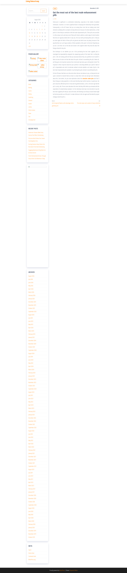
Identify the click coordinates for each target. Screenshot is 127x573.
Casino (30, 91)
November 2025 (32, 305)
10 (29, 33)
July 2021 (30, 473)
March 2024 (31, 369)
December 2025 (32, 302)
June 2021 (30, 476)
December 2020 (32, 495)
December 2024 (32, 340)
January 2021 (31, 492)
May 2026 (30, 286)
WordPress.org (31, 559)
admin (55, 19)
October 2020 (31, 502)
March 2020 (31, 521)
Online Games (31, 110)
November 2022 (32, 421)
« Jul (29, 46)
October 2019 (31, 537)
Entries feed (31, 553)
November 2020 (32, 498)
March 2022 (31, 447)
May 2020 (30, 514)
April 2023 (30, 405)
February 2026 (31, 295)
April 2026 (30, 289)
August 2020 (31, 508)
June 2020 (30, 511)
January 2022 (31, 453)
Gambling (30, 97)
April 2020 (30, 518)
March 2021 (31, 485)
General (30, 100)
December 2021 (32, 457)
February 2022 (31, 450)
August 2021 (31, 469)
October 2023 (31, 386)
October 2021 (31, 463)
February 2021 (31, 489)
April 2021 (30, 482)
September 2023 (32, 389)
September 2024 (32, 350)
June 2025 (30, 321)
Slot (29, 116)
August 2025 (31, 315)
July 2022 (30, 434)
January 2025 (31, 337)
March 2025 (31, 331)
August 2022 (31, 431)
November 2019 (32, 534)
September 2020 (32, 505)
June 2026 (30, 282)
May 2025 (30, 324)
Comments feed (32, 556)
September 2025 (32, 311)
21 (39, 36)
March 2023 (31, 408)
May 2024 (30, 363)
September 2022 (32, 427)
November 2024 (32, 344)
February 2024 (31, 373)
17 (29, 36)
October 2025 (31, 308)
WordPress (62, 570)
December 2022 (32, 418)
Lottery (30, 107)
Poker (29, 113)
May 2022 (30, 440)
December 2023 (32, 379)
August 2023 (31, 392)
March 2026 (31, 292)
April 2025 (30, 328)
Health (30, 104)
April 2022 (30, 444)
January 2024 (31, 376)
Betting (30, 87)
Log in (29, 550)
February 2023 (31, 411)
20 (37, 36)
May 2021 (30, 479)
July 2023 (30, 395)
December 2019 (32, 531)
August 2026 (31, 276)
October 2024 (31, 347)
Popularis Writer (74, 570)
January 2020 (31, 527)
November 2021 (32, 460)
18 (32, 36)
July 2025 (30, 318)
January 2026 (31, 299)
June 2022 (30, 437)
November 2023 (32, 382)
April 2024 (30, 366)
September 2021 (32, 466)
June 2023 (30, 398)
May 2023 (30, 402)
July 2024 (30, 357)
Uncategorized (31, 120)
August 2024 (31, 353)
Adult (55, 8)
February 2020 (31, 524)
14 (39, 33)
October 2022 (31, 424)
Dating (29, 94)
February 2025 (31, 334)
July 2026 (30, 279)
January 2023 (31, 415)
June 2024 (30, 360)
